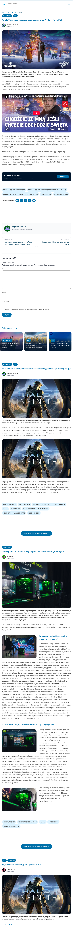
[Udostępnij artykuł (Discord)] (34, 200)
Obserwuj (63, 176)
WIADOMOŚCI (7, 547)
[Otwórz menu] (69, 4)
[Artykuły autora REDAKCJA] (4, 557)
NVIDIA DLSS (53, 822)
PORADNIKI (12, 860)
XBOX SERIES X (34, 513)
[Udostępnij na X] (29, 200)
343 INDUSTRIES (9, 504)
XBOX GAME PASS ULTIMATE (14, 513)
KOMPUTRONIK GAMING (27, 822)
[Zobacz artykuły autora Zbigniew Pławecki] (4, 25)
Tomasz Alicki (10, 869)
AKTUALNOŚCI (12, 12)
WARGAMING (46, 194)
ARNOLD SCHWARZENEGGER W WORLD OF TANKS (47, 190)
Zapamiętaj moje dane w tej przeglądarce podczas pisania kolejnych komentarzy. (27, 309)
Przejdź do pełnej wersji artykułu (35, 533)
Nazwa (4, 292)
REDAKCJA (9, 556)
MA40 (5, 509)
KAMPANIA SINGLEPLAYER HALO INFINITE (49, 504)
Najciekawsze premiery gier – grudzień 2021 (21, 864)
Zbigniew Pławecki (12, 24)
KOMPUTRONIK (9, 822)
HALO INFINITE (24, 504)
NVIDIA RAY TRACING (11, 826)
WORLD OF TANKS (61, 194)
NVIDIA (42, 822)
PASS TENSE (15, 509)
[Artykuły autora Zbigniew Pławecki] (7, 229)
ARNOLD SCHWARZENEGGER (14, 190)
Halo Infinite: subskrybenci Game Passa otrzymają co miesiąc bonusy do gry (36, 368)
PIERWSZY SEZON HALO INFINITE (35, 509)
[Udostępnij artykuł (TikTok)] (25, 200)
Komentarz (5, 269)
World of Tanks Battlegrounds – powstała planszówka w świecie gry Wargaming (36, 152)
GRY (15, 15)
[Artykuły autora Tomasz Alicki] (4, 870)
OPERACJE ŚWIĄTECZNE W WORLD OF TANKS (20, 194)
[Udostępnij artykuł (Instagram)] (21, 200)
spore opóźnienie (51, 492)
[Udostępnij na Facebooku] (17, 200)
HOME (3, 12)
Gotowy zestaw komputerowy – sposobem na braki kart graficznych (33, 551)
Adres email (5, 301)
